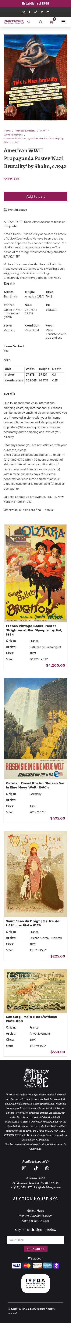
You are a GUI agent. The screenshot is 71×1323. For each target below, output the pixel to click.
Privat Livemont (40, 1033)
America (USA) (34, 296)
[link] (29, 21)
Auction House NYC (35, 1199)
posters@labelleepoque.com (26, 427)
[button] (62, 39)
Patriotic (9, 330)
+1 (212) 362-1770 (21, 1187)
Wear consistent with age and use (56, 334)
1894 (33, 653)
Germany (35, 793)
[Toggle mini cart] (52, 22)
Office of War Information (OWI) (12, 313)
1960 (33, 806)
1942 (49, 296)
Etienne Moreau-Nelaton (46, 937)
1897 (33, 1039)
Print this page (17, 209)
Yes (6, 350)
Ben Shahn (11, 296)
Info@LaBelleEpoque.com (47, 1187)
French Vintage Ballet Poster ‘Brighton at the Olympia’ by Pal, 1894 (34, 630)
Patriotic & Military (25, 130)
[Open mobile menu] (63, 21)
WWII (43, 130)
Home (7, 130)
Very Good (32, 330)
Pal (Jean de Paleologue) (45, 647)
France (34, 640)
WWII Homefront (13, 134)
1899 (33, 944)
